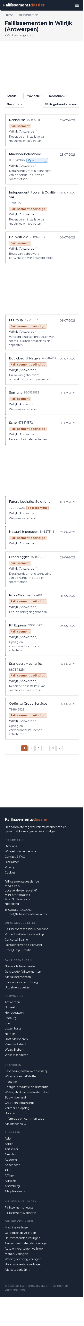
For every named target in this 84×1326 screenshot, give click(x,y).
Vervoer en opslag (17, 1108)
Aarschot (11, 1154)
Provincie (33, 96)
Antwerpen (12, 1002)
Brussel (10, 1007)
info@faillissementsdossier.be (28, 914)
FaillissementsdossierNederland (26, 929)
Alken (8, 1170)
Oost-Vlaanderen (16, 1039)
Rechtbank (57, 96)
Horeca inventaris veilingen (23, 1264)
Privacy (10, 867)
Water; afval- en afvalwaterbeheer (28, 1092)
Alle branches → (15, 1124)
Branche (13, 104)
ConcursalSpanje (16, 939)
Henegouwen (14, 1012)
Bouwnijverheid (15, 1097)
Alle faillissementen (18, 977)
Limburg (10, 1018)
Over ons (11, 846)
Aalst (8, 1138)
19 (52, 748)
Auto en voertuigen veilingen (25, 1248)
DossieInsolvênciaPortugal (23, 945)
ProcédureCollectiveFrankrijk (24, 934)
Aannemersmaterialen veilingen (26, 1243)
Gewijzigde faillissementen (23, 971)
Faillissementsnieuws (19, 1207)
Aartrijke (10, 1181)
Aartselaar (11, 1149)
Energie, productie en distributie (26, 1087)
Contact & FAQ (15, 856)
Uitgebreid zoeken (63, 104)
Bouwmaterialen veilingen (22, 1238)
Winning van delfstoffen (21, 1076)
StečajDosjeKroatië (18, 950)
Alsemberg (12, 1186)
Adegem (11, 1159)
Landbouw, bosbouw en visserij (26, 1071)
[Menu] (77, 5)
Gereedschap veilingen (20, 1233)
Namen (10, 1034)
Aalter (9, 1144)
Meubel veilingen (16, 1254)
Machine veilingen (17, 1227)
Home (9, 15)
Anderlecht (12, 1165)
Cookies (10, 872)
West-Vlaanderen (16, 1055)
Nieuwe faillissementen (21, 966)
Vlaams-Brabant (15, 1044)
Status (11, 96)
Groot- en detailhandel (20, 1103)
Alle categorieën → (17, 1269)
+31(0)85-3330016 (19, 910)
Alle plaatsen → (15, 1191)
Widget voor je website (21, 851)
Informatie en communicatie (24, 1118)
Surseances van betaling (21, 982)
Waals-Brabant (14, 1049)
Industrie (11, 1081)
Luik (7, 1023)
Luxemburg (13, 1028)
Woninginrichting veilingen (23, 1259)
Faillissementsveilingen (20, 1213)
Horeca (10, 1113)
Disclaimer (12, 862)
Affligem (11, 1175)
